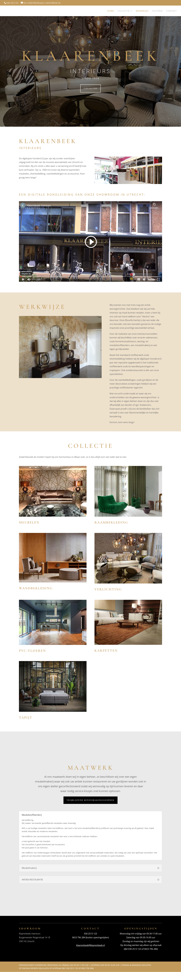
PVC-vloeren (32, 651)
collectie (90, 88)
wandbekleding (36, 588)
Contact (171, 11)
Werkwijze (142, 11)
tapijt (25, 717)
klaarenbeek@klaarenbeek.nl (90, 945)
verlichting (108, 589)
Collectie (124, 11)
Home (110, 11)
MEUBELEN (29, 522)
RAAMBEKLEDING (111, 522)
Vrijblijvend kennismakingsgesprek (90, 800)
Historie (157, 11)
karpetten (106, 650)
